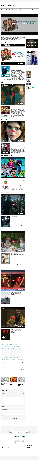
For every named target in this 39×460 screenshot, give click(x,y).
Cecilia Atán (21, 344)
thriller (23, 357)
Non (11, 355)
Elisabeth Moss (13, 348)
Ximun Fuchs (14, 359)
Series (10, 9)
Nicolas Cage (8, 355)
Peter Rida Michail (20, 355)
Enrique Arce (33, 75)
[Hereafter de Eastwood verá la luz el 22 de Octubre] (21, 379)
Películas (7, 9)
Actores (13, 9)
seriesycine (21, 26)
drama (9, 348)
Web (3, 412)
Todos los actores (29, 89)
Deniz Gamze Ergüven (4, 348)
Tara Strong (11, 357)
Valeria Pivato (10, 359)
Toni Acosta (3, 359)
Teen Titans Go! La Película (17, 357)
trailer (7, 359)
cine (2, 346)
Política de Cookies (29, 445)
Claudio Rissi (5, 346)
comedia (9, 346)
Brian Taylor (17, 344)
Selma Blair (7, 357)
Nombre (3, 406)
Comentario (3, 362)
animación (8, 344)
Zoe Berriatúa (22, 359)
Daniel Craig (13, 346)
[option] (32, 43)
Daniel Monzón (17, 346)
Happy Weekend (27, 9)
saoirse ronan (3, 357)
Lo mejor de (32, 9)
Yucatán (19, 359)
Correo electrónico (5, 409)
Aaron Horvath (3, 344)
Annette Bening (12, 344)
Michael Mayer (3, 355)
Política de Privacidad (30, 443)
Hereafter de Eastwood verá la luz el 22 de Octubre (21, 384)
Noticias (2, 9)
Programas (17, 9)
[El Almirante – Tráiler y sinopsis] (5, 379)
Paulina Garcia (15, 355)
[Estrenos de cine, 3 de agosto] (13, 379)
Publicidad (28, 447)
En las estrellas (18, 348)
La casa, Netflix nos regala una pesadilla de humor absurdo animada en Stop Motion (32, 44)
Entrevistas (21, 9)
